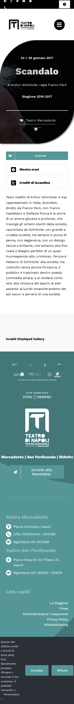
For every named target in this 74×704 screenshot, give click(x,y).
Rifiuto (62, 670)
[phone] (5, 7)
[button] (37, 169)
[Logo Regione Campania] (45, 365)
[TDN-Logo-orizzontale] (21, 10)
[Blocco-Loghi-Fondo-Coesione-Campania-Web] (37, 372)
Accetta (37, 670)
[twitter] (17, 1)
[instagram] (11, 1)
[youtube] (23, 1)
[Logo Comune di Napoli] (30, 365)
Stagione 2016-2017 (37, 96)
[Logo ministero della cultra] (15, 365)
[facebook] (5, 1)
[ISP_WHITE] (37, 397)
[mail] (30, 1)
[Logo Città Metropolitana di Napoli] (60, 365)
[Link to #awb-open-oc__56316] (59, 24)
